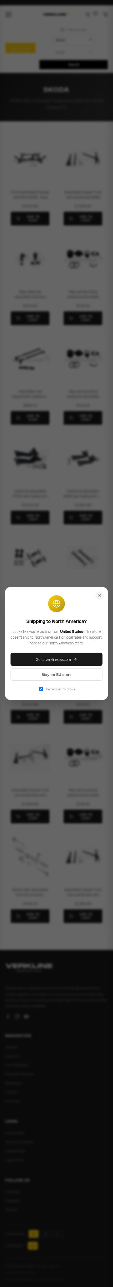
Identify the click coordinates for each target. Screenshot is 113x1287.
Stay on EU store (56, 674)
